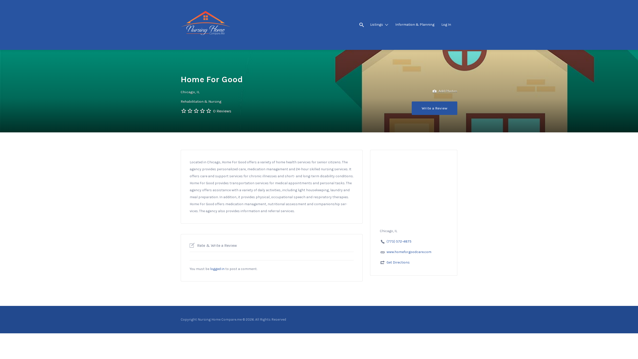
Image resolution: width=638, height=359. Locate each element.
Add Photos (447, 91)
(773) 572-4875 (399, 241)
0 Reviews (222, 111)
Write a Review (434, 108)
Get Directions (398, 262)
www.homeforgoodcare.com (409, 252)
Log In (446, 24)
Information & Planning (414, 24)
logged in (217, 269)
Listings (376, 24)
